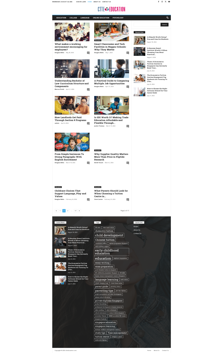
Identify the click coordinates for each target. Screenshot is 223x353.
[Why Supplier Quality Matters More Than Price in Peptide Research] (111, 142)
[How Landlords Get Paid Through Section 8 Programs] (72, 105)
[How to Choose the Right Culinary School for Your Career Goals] (139, 92)
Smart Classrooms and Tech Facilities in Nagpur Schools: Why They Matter (110, 46)
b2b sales (97, 227)
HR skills (122, 273)
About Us (96, 2)
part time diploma (121, 290)
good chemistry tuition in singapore (105, 270)
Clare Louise (98, 199)
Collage (73, 18)
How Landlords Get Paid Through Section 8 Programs (70, 119)
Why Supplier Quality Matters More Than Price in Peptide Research (111, 157)
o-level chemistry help (101, 283)
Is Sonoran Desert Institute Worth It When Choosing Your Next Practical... (157, 51)
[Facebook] (158, 1)
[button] (167, 17)
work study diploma (101, 340)
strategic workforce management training (107, 329)
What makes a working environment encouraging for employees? (71, 46)
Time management (117, 332)
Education (61, 18)
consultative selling (101, 243)
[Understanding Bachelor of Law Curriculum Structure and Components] (72, 68)
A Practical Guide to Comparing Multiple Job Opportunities (111, 82)
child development (109, 235)
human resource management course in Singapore (110, 276)
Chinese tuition (105, 239)
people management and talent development (108, 294)
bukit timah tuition (108, 227)
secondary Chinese (100, 316)
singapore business (100, 319)
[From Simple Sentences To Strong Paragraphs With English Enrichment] (72, 142)
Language (84, 18)
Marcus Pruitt (59, 89)
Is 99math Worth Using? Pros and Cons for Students (157, 38)
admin (57, 123)
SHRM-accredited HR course (117, 316)
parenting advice (115, 286)
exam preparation (104, 266)
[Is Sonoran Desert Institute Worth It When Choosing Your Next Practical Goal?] (139, 51)
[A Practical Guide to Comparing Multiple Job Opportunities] (111, 68)
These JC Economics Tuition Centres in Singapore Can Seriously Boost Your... (157, 65)
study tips (100, 332)
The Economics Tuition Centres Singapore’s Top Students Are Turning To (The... (157, 78)
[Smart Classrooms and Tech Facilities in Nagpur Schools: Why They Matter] (111, 32)
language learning (106, 279)
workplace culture (117, 337)
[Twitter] (165, 1)
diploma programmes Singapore (118, 243)
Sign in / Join (81, 2)
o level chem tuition (116, 283)
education (103, 258)
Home (90, 2)
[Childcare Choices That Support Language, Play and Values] (72, 178)
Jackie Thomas (99, 126)
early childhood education (107, 251)
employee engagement (120, 258)
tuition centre (102, 336)
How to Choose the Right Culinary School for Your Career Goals (157, 91)
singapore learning (105, 326)
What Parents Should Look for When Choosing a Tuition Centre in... (111, 193)
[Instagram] (162, 1)
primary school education (102, 297)
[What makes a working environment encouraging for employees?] (72, 32)
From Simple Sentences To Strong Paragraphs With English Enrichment (69, 157)
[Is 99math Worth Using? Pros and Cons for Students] (139, 40)
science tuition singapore (116, 313)
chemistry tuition (104, 230)
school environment (101, 313)
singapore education (105, 322)
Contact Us (106, 2)
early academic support (102, 246)
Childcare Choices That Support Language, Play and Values (70, 193)
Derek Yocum (98, 162)
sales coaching (99, 310)
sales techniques (111, 310)
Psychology (118, 18)
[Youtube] (169, 1)
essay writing (102, 262)
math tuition (124, 279)
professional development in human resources (108, 307)
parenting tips (104, 290)
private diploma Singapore (108, 300)
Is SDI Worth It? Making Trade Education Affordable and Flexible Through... (111, 120)
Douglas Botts (59, 52)
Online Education (101, 18)
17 (75, 211)
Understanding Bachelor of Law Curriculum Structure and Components (72, 83)
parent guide (101, 286)
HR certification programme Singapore (106, 273)
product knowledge (101, 304)
